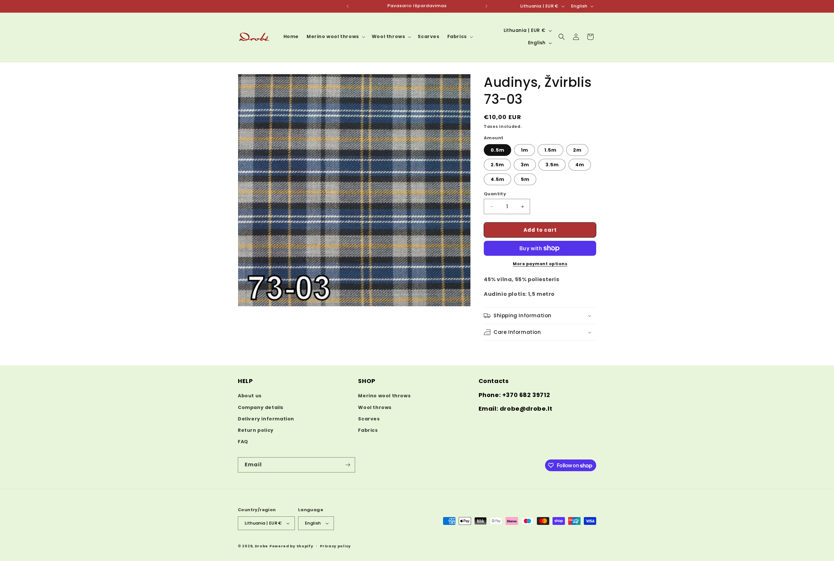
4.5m (497, 179)
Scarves (369, 419)
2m (577, 150)
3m (525, 164)
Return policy (256, 430)
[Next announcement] (486, 6)
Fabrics (368, 430)
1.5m (550, 150)
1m (524, 150)
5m (525, 179)
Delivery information (266, 419)
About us (250, 395)
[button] (335, 36)
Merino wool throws (384, 395)
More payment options (540, 264)
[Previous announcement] (347, 6)
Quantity (495, 194)
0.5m (497, 150)
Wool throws (375, 407)
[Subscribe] (347, 464)
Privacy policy (335, 546)
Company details (260, 407)
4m (579, 164)
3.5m (552, 164)
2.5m (497, 164)
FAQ (243, 441)
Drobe (261, 546)
